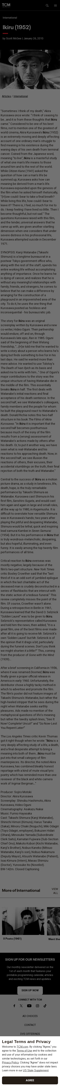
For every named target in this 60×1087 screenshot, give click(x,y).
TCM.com (22, 1046)
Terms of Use (24, 1050)
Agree (30, 1080)
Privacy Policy (10, 1062)
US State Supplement (35, 1070)
